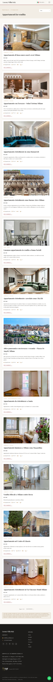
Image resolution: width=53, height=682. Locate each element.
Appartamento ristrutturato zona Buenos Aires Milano (24, 200)
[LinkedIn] (13, 644)
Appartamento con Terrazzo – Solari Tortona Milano (23, 103)
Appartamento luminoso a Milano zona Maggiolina (23, 448)
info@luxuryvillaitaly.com (9, 638)
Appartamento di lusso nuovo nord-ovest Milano (22, 55)
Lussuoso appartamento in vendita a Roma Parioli (22, 250)
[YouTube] (16, 644)
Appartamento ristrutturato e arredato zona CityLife (23, 298)
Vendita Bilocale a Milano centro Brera (18, 494)
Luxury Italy (9, 2)
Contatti (29, 647)
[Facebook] (6, 644)
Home (29, 635)
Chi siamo (30, 642)
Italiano (41, 2)
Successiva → (30, 609)
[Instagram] (3, 644)
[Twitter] (10, 644)
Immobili (30, 637)
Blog (29, 644)
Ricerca (29, 639)
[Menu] (49, 2)
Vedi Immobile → (8, 67)
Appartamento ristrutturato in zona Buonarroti (21, 152)
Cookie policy (20, 679)
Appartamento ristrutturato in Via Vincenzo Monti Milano (25, 589)
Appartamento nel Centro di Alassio (17, 541)
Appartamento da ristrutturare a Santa (18, 401)
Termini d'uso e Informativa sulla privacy (9, 679)
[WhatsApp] (49, 678)
